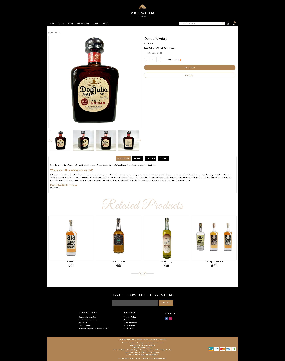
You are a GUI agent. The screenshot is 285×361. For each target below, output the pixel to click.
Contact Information (87, 317)
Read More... (54, 187)
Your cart (190, 75)
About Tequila (85, 325)
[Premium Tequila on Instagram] (170, 318)
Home (50, 32)
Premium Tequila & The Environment (94, 328)
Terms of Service (130, 323)
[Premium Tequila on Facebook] (166, 318)
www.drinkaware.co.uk (149, 354)
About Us (83, 323)
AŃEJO (58, 32)
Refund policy (129, 320)
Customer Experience (88, 320)
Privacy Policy (129, 325)
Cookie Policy (129, 328)
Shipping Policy (130, 317)
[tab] (123, 158)
